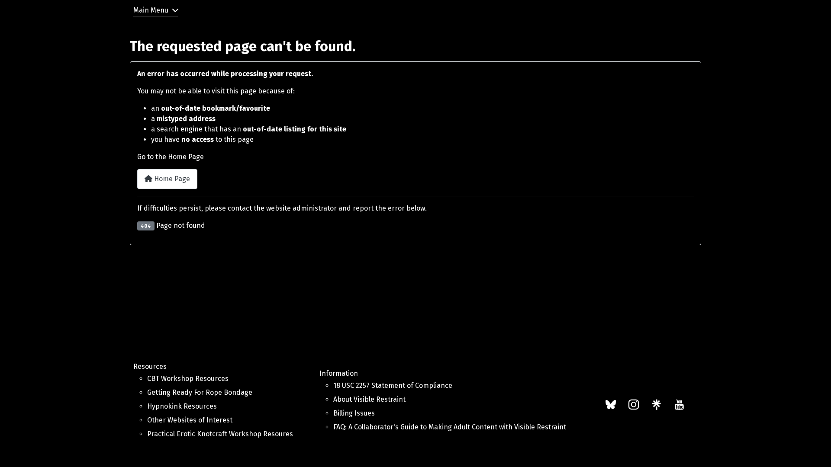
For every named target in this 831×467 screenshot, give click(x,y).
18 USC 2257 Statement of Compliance (392, 385)
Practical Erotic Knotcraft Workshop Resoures (220, 434)
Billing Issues (354, 413)
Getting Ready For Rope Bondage (199, 392)
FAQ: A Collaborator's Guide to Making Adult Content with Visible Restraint (449, 427)
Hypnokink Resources (182, 406)
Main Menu (150, 10)
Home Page (171, 179)
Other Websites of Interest (189, 420)
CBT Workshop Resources (188, 378)
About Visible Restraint (369, 399)
